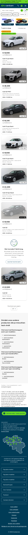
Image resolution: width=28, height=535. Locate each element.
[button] (10, 14)
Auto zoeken (14, 506)
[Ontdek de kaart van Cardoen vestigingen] (14, 453)
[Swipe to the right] (25, 14)
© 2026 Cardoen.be (14, 532)
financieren (8, 1)
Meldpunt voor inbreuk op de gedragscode (14, 526)
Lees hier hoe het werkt (14, 261)
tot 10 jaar (22, 427)
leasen (13, 1)
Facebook (14, 520)
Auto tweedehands (12, 385)
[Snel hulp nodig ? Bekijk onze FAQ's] (21, 6)
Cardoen (3, 385)
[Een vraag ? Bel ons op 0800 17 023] (18, 6)
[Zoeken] (22, 10)
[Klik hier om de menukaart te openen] (25, 5)
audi (19, 385)
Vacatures (14, 518)
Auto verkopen (14, 509)
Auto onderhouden (14, 512)
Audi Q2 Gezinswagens (10, 335)
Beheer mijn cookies (14, 523)
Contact (14, 515)
